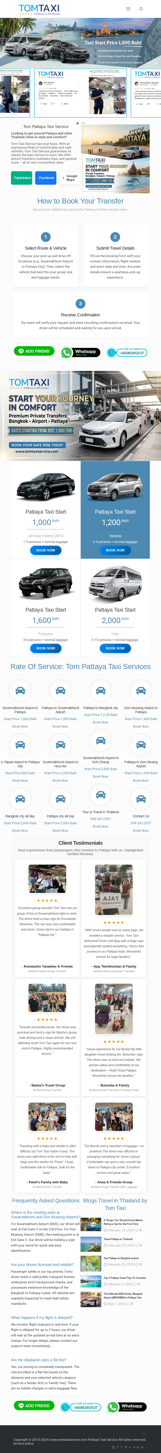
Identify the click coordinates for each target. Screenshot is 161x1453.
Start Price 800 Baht (20, 773)
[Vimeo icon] (125, 1447)
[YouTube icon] (129, 1447)
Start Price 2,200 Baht (60, 773)
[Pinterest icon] (142, 1447)
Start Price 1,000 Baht (20, 719)
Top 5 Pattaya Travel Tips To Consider (125, 1277)
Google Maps (72, 178)
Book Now (20, 726)
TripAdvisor (22, 178)
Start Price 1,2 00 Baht (100, 715)
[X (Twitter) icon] (121, 1447)
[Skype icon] (113, 1447)
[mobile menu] (128, 9)
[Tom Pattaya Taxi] (40, 9)
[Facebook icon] (117, 1447)
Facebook (46, 178)
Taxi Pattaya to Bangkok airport (121, 1258)
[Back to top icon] (143, 1434)
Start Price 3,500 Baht (100, 769)
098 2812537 (101, 819)
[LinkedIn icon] (138, 1447)
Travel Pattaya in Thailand (118, 1239)
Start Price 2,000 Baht (20, 823)
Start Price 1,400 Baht (141, 719)
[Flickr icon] (134, 1447)
